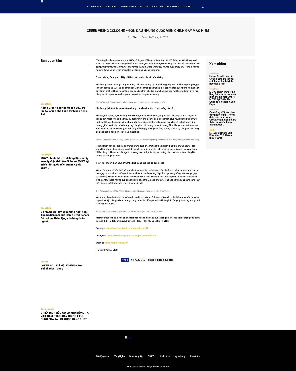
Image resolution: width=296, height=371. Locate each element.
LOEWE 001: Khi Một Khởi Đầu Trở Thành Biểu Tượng (61, 267)
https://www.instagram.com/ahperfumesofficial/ (131, 235)
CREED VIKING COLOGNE (160, 260)
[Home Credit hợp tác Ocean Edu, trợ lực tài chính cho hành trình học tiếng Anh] (65, 85)
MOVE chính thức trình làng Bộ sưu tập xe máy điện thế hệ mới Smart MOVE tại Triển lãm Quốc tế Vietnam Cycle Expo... (65, 163)
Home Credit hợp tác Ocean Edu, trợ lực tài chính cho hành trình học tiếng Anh (64, 111)
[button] (202, 6)
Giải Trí (44, 262)
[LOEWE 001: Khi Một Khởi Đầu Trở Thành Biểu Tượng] (65, 242)
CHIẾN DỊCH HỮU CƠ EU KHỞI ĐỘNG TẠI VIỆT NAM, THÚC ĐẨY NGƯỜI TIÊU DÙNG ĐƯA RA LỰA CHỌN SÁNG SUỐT (65, 316)
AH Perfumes (138, 260)
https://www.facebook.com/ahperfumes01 (127, 228)
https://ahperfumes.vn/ (116, 243)
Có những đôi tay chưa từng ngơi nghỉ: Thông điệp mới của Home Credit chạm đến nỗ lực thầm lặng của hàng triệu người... (65, 216)
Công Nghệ (46, 104)
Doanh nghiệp (47, 309)
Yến (134, 37)
